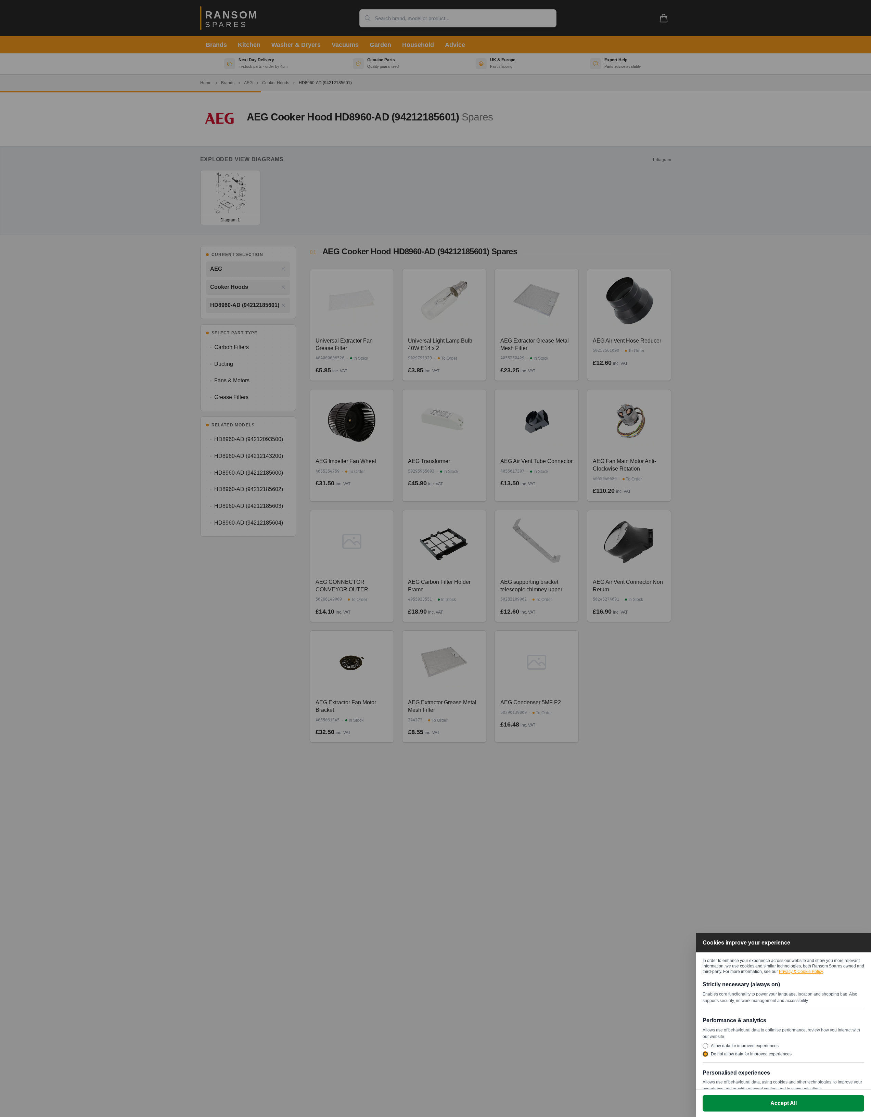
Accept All (783, 1103)
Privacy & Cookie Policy (801, 971)
